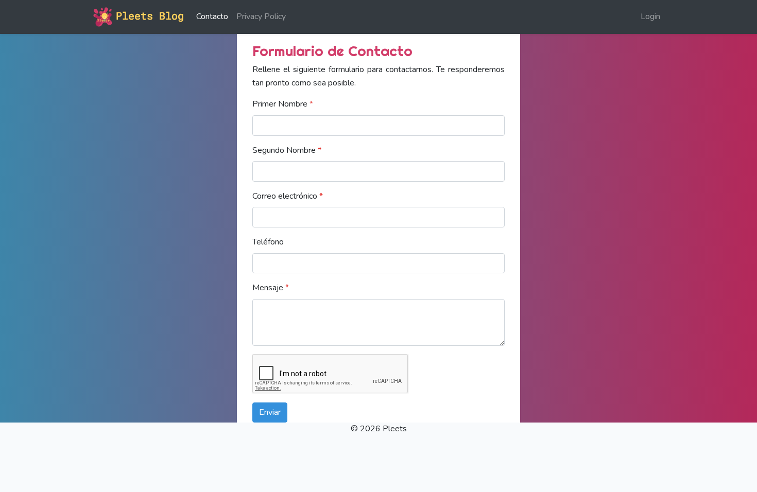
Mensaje (270, 287)
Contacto (212, 16)
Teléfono (268, 242)
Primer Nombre (282, 104)
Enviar (270, 412)
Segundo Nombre (286, 150)
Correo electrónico (287, 196)
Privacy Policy (261, 16)
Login (650, 16)
